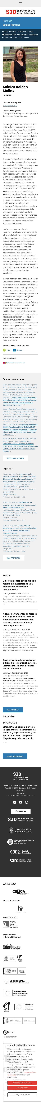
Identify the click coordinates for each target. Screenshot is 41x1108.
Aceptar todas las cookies (22, 1083)
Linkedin (19, 350)
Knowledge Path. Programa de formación (20, 35)
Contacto (20, 793)
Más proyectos (13, 558)
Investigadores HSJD (10, 106)
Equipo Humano (11, 24)
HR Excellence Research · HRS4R (15, 38)
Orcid (8, 350)
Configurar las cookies (22, 1094)
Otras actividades (15, 756)
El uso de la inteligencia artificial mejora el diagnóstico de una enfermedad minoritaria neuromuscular (20, 585)
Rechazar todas (22, 1088)
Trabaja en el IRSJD (25, 32)
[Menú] (20, 3)
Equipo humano (9, 32)
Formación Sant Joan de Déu (15, 363)
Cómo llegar (20, 811)
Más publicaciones (15, 458)
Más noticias (13, 710)
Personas (7, 20)
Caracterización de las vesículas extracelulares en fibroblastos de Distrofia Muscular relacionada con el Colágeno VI (20, 664)
